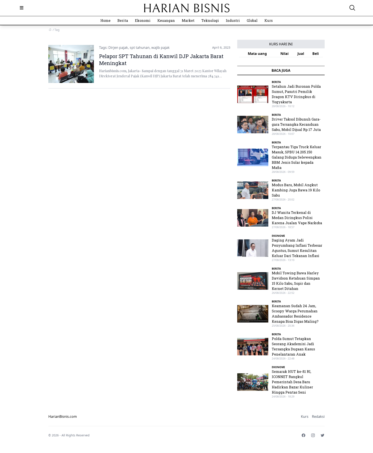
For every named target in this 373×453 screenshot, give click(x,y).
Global (252, 20)
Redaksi (318, 416)
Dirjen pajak (118, 47)
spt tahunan (140, 47)
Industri (233, 20)
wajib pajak (160, 47)
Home (105, 20)
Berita (122, 20)
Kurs (268, 20)
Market (188, 20)
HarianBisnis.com (62, 416)
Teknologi (210, 20)
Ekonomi (142, 20)
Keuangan (166, 20)
